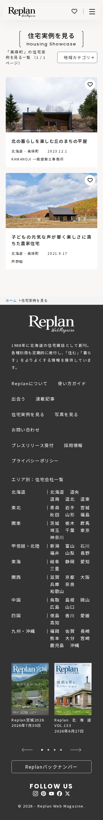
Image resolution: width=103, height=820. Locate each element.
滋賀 (55, 577)
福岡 (55, 631)
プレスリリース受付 (32, 445)
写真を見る (66, 414)
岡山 (85, 600)
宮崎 (85, 638)
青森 (55, 507)
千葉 (70, 530)
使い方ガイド (72, 383)
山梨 (70, 553)
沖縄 (75, 645)
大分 (70, 638)
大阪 (85, 577)
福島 (85, 514)
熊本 (55, 638)
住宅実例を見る (28, 414)
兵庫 (55, 584)
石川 (85, 546)
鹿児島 (57, 645)
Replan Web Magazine (51, 324)
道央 (75, 492)
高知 (55, 622)
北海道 (57, 492)
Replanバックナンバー (51, 766)
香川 (70, 615)
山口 (70, 607)
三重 (55, 568)
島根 (70, 600)
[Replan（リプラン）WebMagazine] (21, 12)
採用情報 (73, 445)
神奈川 (57, 537)
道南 (55, 499)
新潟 (55, 546)
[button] (27, 750)
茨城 (55, 523)
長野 (85, 553)
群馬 (85, 523)
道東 (85, 499)
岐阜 (55, 561)
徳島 (55, 615)
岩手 (70, 507)
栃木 (70, 523)
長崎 (85, 631)
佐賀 (70, 631)
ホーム (11, 300)
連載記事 (45, 399)
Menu (92, 11)
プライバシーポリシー (35, 461)
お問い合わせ (25, 430)
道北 (70, 499)
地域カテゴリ (77, 57)
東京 (85, 530)
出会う (18, 399)
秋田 (55, 514)
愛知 (85, 561)
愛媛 (85, 615)
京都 (70, 577)
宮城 (85, 507)
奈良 (70, 584)
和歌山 (57, 591)
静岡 (70, 561)
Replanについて (29, 383)
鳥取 (55, 600)
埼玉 (55, 530)
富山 (70, 546)
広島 (55, 607)
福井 (55, 553)
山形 (70, 514)
